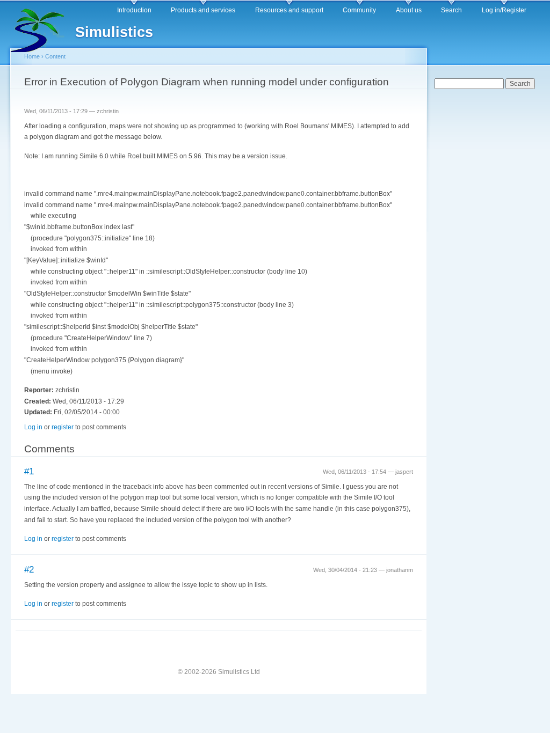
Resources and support (289, 10)
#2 (29, 570)
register (63, 427)
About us (409, 10)
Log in (33, 427)
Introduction (134, 10)
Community (359, 10)
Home (32, 56)
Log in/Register (504, 10)
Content (55, 56)
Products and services (203, 10)
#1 (29, 471)
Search (451, 10)
